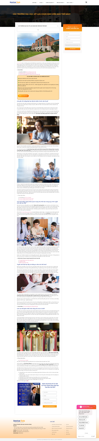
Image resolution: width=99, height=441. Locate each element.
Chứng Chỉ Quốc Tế (49, 2)
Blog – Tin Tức (69, 2)
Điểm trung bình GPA (23, 262)
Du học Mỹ (19, 63)
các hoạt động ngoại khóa (26, 212)
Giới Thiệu (34, 2)
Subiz (87, 433)
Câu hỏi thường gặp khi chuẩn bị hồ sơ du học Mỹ (29, 74)
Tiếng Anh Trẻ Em (60, 2)
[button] (86, 2)
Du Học (41, 2)
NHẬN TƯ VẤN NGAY (23, 95)
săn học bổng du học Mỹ (31, 71)
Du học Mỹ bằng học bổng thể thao (30, 306)
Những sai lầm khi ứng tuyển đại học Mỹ (27, 73)
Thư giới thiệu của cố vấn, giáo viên (26, 260)
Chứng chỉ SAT (22, 261)
